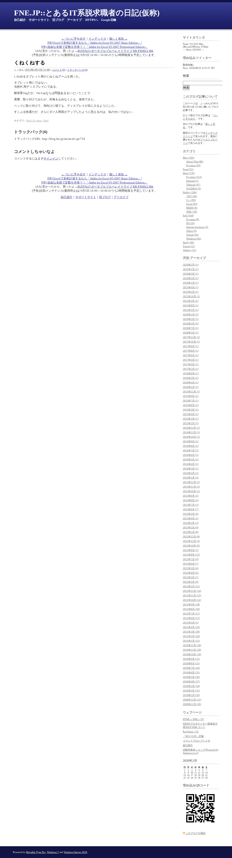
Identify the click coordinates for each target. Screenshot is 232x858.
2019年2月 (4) (190, 323)
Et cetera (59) (193, 165)
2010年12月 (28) (192, 645)
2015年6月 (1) (190, 405)
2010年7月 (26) (191, 668)
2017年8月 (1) (190, 350)
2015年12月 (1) (191, 391)
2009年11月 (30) (192, 704)
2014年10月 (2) (191, 436)
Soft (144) (188, 215)
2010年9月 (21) (191, 658)
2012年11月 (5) (191, 541)
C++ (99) (191, 200)
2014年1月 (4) (190, 477)
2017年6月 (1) (190, 355)
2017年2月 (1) (190, 368)
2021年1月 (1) (190, 310)
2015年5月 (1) (190, 409)
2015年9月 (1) (190, 396)
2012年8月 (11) (191, 554)
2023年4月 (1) (190, 287)
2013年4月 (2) (190, 518)
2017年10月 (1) (191, 341)
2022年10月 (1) (191, 296)
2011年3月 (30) (191, 631)
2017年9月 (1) (190, 346)
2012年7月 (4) (190, 559)
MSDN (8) (191, 207)
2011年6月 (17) (191, 618)
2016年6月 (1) (190, 373)
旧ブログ (58, 20)
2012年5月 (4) (190, 568)
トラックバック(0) (77, 69)
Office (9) (191, 231)
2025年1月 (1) (190, 269)
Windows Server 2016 (75, 852)
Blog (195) (188, 157)
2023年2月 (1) (190, 291)
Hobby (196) (190, 192)
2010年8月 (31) (191, 663)
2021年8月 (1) (190, 305)
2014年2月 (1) (190, 473)
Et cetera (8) (192, 219)
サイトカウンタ (194, 37)
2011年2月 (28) (191, 636)
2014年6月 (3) (190, 455)
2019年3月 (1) (190, 319)
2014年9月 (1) (190, 441)
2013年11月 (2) (191, 486)
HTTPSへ (91, 20)
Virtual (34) (192, 234)
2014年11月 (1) (191, 432)
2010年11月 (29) (192, 649)
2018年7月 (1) (190, 328)
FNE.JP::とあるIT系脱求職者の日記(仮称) (87, 13)
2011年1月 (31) (191, 640)
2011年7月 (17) (191, 613)
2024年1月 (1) (190, 282)
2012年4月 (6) (190, 572)
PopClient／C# (190, 731)
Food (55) (188, 169)
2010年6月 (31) (191, 672)
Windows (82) (193, 238)
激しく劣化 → (118, 38)
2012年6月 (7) (190, 563)
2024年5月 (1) (190, 273)
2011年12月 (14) (192, 591)
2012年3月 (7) (190, 577)
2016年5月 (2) (190, 378)
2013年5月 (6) (190, 513)
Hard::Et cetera (34, 120)
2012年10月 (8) (191, 545)
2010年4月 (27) (191, 681)
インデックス (97, 38)
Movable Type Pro (36, 852)
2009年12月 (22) (192, 699)
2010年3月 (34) (191, 686)
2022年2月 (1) (190, 301)
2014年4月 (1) (190, 464)
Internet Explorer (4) (197, 227)
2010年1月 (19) (191, 695)
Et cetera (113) (194, 177)
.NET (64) (191, 196)
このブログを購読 (195, 833)
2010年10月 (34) (192, 654)
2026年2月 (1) (190, 264)
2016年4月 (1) (190, 382)
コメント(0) (58, 69)
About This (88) (194, 161)
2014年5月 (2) (190, 459)
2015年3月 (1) (190, 418)
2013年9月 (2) (190, 495)
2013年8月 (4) (190, 500)
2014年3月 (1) (190, 468)
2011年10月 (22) (192, 600)
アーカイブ (74, 20)
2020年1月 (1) (190, 314)
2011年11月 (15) (192, 595)
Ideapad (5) (192, 180)
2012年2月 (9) (190, 581)
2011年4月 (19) (191, 627)
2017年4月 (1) (190, 364)
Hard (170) (189, 173)
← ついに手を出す (73, 38)
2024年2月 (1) (190, 278)
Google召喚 (108, 20)
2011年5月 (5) (190, 622)
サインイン (51, 158)
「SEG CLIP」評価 (193, 736)
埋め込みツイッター (197, 58)
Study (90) (188, 242)
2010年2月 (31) (191, 690)
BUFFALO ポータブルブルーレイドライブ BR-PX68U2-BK (115, 51)
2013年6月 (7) (190, 509)
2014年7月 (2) (190, 450)
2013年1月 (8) (190, 532)
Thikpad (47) (193, 184)
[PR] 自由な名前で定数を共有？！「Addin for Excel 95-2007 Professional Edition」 (94, 46)
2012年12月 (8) (191, 536)
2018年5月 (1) (190, 332)
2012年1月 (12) (191, 586)
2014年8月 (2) (190, 446)
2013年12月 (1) (191, 482)
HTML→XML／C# (193, 719)
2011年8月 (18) (191, 609)
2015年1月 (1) (190, 423)
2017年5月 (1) (190, 359)
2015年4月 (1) (190, 414)
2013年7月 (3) (190, 504)
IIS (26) (190, 223)
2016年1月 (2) (190, 387)
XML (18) (191, 211)
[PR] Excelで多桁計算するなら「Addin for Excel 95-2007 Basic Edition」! (94, 42)
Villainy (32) (189, 250)
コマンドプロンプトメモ (196, 740)
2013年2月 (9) (190, 527)
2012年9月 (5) (190, 550)
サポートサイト (39, 20)
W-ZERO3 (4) (193, 188)
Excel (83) (191, 204)
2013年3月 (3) (190, 523)
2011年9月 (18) (191, 604)
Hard (45, 120)
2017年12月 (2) (191, 337)
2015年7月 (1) (190, 400)
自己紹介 (20, 20)
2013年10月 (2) (191, 491)
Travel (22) (189, 246)
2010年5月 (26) (191, 677)
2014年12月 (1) (191, 427)
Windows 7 (53, 852)
